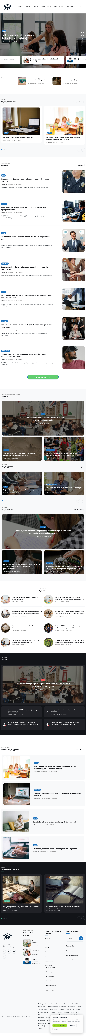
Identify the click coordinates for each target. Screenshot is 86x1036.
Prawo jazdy (41, 1006)
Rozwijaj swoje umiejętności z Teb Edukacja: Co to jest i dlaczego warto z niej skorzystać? (70, 612)
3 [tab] (4, 149)
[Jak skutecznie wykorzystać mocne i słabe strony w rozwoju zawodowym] (73, 269)
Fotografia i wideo (51, 985)
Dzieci (6, 132)
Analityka (4, 203)
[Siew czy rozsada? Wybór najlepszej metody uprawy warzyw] (27, 943)
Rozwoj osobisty (51, 990)
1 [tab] (1, 149)
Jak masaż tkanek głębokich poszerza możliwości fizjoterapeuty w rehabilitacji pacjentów (74, 80)
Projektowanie (50, 976)
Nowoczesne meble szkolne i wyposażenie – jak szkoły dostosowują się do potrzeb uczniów (63, 138)
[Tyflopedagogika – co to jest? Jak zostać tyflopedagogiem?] (5, 599)
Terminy (40, 1028)
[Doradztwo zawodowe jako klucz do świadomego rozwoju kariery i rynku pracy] (73, 328)
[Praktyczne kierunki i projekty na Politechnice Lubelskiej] (27, 952)
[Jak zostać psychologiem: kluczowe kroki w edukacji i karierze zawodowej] (5, 642)
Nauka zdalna (75, 1012)
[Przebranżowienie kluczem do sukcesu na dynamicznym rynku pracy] (73, 240)
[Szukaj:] (75, 938)
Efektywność (5, 263)
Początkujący (42, 1023)
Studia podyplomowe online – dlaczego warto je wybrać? (55, 849)
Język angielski (49, 961)
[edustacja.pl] (7, 7)
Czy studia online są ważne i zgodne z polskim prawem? (54, 822)
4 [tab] (6, 149)
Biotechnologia (5, 350)
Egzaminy (63, 1009)
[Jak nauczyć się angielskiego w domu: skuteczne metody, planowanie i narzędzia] (43, 418)
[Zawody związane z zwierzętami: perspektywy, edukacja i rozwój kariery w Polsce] (22, 449)
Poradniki (47, 943)
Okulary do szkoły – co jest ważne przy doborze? (18, 137)
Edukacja (7, 901)
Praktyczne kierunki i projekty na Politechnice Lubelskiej (66, 711)
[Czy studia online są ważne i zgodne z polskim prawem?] (16, 821)
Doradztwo (4, 321)
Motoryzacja (62, 1006)
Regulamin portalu (71, 951)
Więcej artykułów (78, 102)
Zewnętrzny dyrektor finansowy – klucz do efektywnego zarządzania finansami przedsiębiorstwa (65, 723)
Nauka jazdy (59, 1004)
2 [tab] (3, 149)
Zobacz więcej (78, 467)
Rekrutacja (41, 1017)
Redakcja (4, 184)
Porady (57, 1009)
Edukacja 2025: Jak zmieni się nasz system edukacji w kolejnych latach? (69, 627)
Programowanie (50, 967)
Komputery (37, 789)
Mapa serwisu (70, 960)
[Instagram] (4, 957)
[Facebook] (4, 951)
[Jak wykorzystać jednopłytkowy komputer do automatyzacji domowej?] (22, 81)
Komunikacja (41, 1026)
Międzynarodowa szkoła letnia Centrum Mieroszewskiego (25, 627)
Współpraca (41, 1015)
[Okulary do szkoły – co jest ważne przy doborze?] (21, 121)
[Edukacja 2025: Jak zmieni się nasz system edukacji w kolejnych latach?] (48, 628)
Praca (51, 1009)
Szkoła (49, 132)
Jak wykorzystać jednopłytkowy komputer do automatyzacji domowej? (38, 80)
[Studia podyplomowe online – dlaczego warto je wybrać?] (16, 848)
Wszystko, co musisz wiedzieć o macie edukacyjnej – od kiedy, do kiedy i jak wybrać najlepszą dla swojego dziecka (69, 598)
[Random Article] (80, 6)
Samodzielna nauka (52, 1006)
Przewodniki (41, 1020)
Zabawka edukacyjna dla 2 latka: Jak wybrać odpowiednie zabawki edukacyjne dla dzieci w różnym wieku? (70, 641)
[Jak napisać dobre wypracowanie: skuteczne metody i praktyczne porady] (64, 889)
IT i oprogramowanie (52, 972)
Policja (3, 175)
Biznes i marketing (51, 981)
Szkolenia (66, 1012)
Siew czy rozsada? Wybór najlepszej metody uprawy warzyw (22, 711)
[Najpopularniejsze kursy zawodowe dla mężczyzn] (22, 483)
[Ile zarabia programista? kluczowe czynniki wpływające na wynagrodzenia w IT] (73, 211)
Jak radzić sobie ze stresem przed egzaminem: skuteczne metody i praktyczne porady (21, 907)
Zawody (53, 1012)
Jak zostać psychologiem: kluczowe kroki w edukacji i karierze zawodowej (26, 641)
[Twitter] (9, 951)
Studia (35, 818)
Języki (46, 1009)
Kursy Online (48, 965)
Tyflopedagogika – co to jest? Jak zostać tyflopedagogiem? (25, 598)
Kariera (3, 233)
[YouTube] (14, 951)
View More (80, 749)
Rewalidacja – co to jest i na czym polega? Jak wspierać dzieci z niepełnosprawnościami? (27, 612)
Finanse (79, 1006)
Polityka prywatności (72, 955)
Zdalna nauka (72, 1006)
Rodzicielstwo (76, 1009)
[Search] (83, 6)
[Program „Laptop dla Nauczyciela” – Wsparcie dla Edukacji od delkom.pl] (16, 794)
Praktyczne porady (43, 1012)
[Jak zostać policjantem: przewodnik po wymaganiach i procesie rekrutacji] (73, 181)
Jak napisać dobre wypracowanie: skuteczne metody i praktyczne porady (63, 907)
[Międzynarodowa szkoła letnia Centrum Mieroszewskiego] (5, 628)
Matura (69, 1009)
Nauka (46, 956)
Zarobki (40, 1009)
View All (80, 165)
